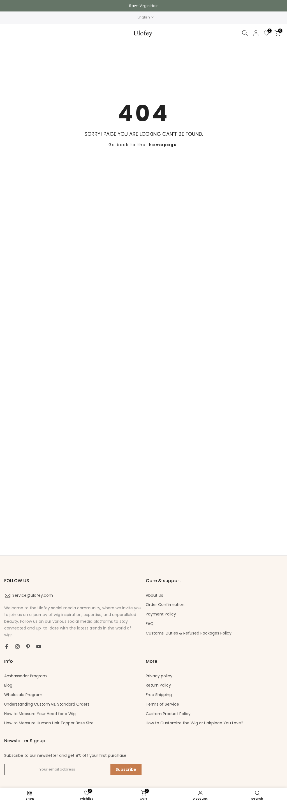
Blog (8, 685)
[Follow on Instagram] (17, 646)
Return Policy (158, 685)
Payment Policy (161, 614)
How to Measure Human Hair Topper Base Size (49, 723)
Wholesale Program (23, 694)
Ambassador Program (25, 676)
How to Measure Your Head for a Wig (40, 714)
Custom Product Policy (168, 714)
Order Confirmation (165, 604)
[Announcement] (143, 6)
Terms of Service (162, 704)
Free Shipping (159, 694)
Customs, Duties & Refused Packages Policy (189, 633)
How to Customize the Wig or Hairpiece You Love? (194, 723)
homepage (163, 145)
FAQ (150, 623)
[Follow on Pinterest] (28, 646)
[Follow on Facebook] (6, 646)
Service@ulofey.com (32, 595)
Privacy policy (159, 676)
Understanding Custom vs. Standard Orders (46, 704)
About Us (154, 595)
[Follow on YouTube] (38, 646)
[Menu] (47, 33)
